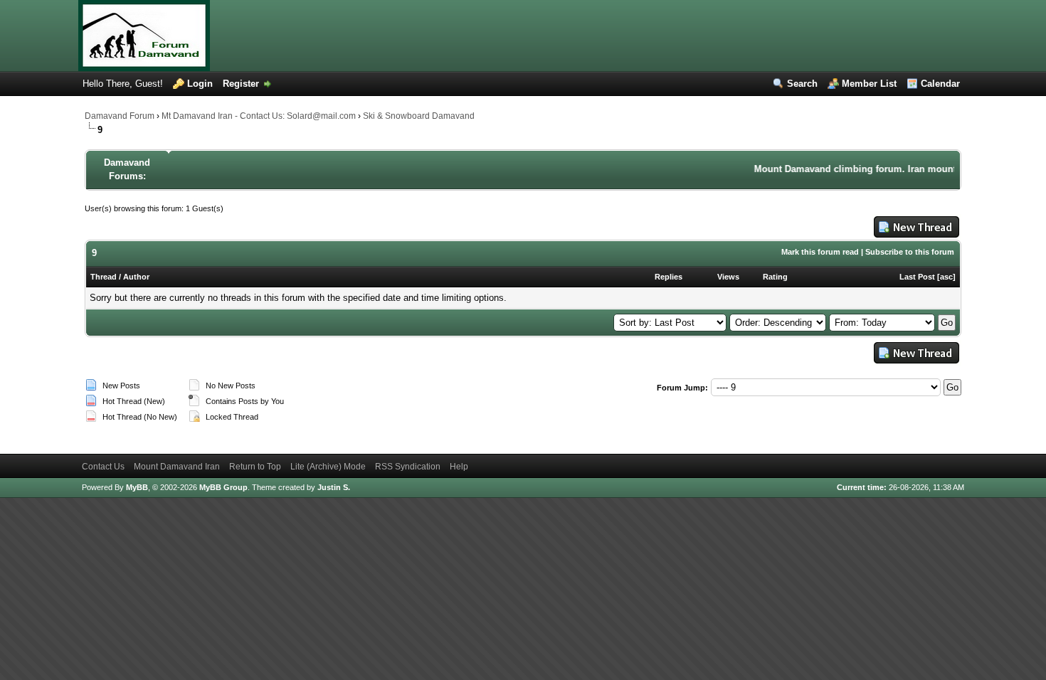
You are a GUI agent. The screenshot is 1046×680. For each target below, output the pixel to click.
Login (200, 83)
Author (136, 276)
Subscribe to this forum (909, 252)
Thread (103, 276)
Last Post (917, 276)
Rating (775, 276)
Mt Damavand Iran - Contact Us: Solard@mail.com (259, 116)
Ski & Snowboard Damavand (419, 116)
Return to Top (255, 467)
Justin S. (333, 487)
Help (459, 467)
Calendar (940, 83)
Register (241, 83)
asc (946, 276)
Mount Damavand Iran (177, 467)
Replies (668, 276)
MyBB (137, 487)
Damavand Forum (119, 116)
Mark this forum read (820, 252)
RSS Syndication (407, 467)
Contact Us (103, 467)
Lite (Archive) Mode (328, 467)
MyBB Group (223, 487)
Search (802, 83)
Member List (869, 83)
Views (728, 276)
